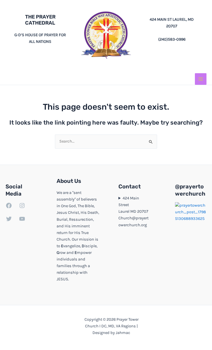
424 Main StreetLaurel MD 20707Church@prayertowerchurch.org (133, 211)
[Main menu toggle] (200, 79)
